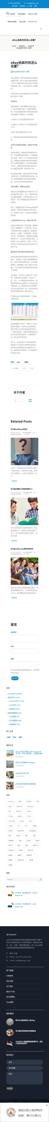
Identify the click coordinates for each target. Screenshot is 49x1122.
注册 (30, 6)
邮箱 (12, 659)
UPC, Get (30, 401)
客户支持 (14, 6)
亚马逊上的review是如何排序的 (22, 549)
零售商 (10, 865)
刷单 (26, 836)
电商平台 (35, 845)
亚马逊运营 (32, 831)
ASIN (20, 801)
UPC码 (10, 826)
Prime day (11, 821)
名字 (12, 646)
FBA (9, 811)
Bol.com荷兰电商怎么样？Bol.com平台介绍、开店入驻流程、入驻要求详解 (29, 753)
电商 (26, 845)
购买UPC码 (10, 991)
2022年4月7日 (20, 757)
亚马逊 (10, 831)
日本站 (28, 840)
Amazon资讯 (14, 701)
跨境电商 (29, 855)
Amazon (10, 801)
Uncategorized (16, 434)
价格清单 (9, 976)
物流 (19, 845)
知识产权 (30, 850)
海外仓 (10, 845)
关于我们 (9, 986)
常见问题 (22, 6)
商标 (20, 840)
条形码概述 (21, 14)
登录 (35, 6)
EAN (37, 801)
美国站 (10, 855)
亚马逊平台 (21, 831)
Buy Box (29, 801)
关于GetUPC (32, 22)
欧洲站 (37, 840)
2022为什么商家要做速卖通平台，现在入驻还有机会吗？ (29, 1043)
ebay (18, 362)
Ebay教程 (12, 716)
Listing (10, 816)
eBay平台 (19, 806)
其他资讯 (12, 709)
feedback (18, 811)
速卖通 (10, 860)
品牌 (34, 836)
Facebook (30, 806)
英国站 (19, 855)
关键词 (26, 362)
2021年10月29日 (16, 492)
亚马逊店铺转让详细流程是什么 (22, 489)
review (22, 821)
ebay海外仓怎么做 (22, 773)
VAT (18, 826)
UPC (30, 821)
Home (14, 46)
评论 (14, 737)
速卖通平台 (21, 860)
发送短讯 (10, 1088)
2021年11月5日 (15, 433)
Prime (29, 816)
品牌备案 (11, 840)
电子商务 (11, 850)
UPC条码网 (11, 14)
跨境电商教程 (12, 22)
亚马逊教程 (13, 720)
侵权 (9, 836)
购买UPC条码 (32, 14)
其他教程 (12, 724)
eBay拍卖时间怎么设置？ (24, 64)
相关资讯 (22, 46)
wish (26, 826)
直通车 (21, 850)
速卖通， (31, 860)
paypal (20, 816)
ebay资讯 (31, 46)
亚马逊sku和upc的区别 (19, 429)
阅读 (8, 737)
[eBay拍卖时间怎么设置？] (24, 71)
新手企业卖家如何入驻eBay (25, 762)
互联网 (35, 826)
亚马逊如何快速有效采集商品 (26, 784)
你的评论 (13, 632)
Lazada (29, 811)
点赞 (20, 737)
